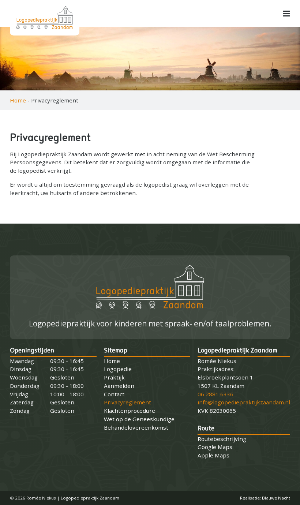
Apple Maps (213, 455)
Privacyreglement (127, 402)
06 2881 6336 (215, 394)
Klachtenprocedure (129, 410)
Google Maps (215, 446)
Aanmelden (119, 385)
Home (18, 100)
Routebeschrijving (222, 438)
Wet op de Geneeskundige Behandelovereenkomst (139, 423)
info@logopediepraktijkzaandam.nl (244, 402)
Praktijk (114, 377)
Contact (114, 394)
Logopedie (118, 369)
